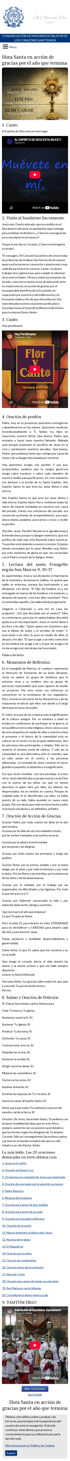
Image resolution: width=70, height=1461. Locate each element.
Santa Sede (35, 1394)
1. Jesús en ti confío (14, 1163)
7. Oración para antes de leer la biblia (25, 1205)
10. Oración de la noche (16, 1225)
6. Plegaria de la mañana (17, 1198)
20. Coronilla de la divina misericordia (25, 1295)
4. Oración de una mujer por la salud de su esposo (32, 1184)
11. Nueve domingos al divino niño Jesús (27, 1232)
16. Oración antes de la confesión (23, 1267)
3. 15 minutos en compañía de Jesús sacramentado (33, 1177)
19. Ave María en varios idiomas (21, 1288)
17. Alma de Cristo (13, 1274)
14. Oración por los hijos (17, 1253)
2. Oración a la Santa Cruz (18, 1170)
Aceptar (11, 1453)
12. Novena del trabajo (16, 1239)
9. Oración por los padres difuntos (23, 1218)
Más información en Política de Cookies (30, 1445)
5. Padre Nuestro (13, 1191)
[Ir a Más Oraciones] (35, 1389)
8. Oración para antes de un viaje (22, 1212)
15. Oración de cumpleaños (19, 1260)
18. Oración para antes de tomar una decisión (30, 1281)
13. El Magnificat (12, 1246)
